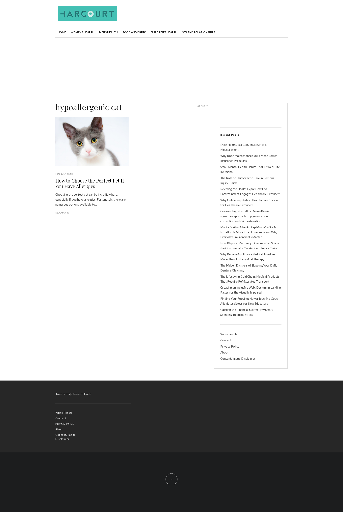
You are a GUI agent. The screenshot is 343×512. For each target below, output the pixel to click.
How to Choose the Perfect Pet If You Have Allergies (89, 183)
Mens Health (108, 32)
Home (62, 32)
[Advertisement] (171, 67)
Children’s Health (163, 32)
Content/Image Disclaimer (237, 358)
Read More (62, 212)
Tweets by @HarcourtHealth (73, 394)
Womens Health (82, 32)
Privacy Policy (229, 346)
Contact (225, 340)
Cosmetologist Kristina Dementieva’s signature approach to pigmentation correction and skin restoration (245, 216)
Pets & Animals (64, 173)
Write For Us (228, 334)
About (224, 352)
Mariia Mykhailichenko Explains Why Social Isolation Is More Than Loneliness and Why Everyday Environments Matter (248, 232)
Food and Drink (134, 32)
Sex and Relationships (198, 32)
